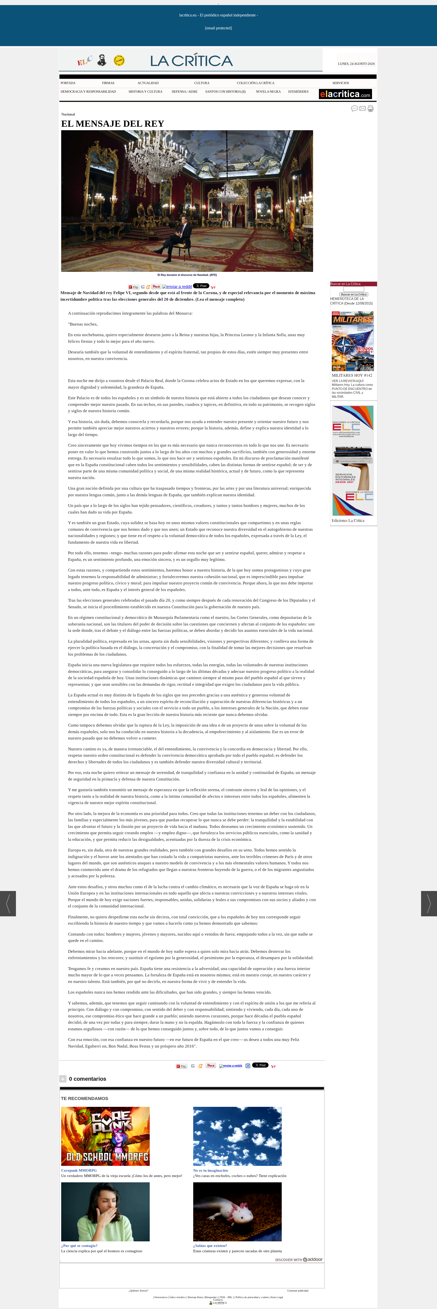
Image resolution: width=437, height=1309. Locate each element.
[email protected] (218, 28)
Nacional (68, 114)
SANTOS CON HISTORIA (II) (225, 91)
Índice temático (177, 1297)
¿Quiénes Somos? (138, 1290)
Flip (135, 287)
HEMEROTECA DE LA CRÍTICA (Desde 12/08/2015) (351, 301)
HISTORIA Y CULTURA (145, 91)
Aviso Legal (277, 1297)
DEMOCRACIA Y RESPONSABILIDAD (88, 91)
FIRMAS (108, 83)
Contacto (218, 1300)
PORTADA (68, 83)
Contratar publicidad (297, 1290)
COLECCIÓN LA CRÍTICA (255, 83)
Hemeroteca (161, 1297)
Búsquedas (211, 1297)
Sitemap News (195, 1297)
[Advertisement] (192, 1275)
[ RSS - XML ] (226, 1297)
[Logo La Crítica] (218, 1304)
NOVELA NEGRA (268, 91)
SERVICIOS (341, 83)
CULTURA (201, 83)
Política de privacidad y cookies (252, 1297)
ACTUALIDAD (148, 83)
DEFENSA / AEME (185, 91)
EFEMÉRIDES (298, 91)
